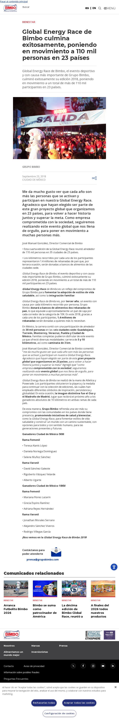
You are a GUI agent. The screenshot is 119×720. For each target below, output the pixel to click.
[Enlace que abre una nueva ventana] (71, 665)
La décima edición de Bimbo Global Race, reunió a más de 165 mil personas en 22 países (73, 616)
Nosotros (9, 645)
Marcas (35, 645)
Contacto (9, 666)
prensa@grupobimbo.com (43, 559)
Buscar (25, 6)
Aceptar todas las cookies (79, 702)
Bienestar (28, 22)
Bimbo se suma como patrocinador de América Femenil (45, 613)
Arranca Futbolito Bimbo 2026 (16, 609)
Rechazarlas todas (44, 702)
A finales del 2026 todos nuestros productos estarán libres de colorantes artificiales (101, 616)
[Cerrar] (115, 687)
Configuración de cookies (59, 713)
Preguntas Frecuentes (16, 679)
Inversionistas (39, 652)
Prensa (63, 645)
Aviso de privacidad (34, 666)
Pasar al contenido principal (14, 1)
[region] (59, 701)
